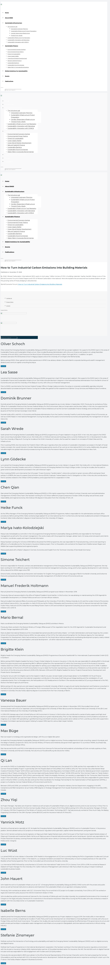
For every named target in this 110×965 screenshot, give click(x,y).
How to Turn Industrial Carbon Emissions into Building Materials (40, 284)
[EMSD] (1, 4)
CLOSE (3, 366)
